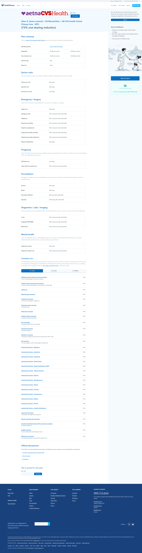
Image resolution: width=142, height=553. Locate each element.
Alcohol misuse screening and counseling (32, 283)
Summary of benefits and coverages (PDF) (33, 452)
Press (30, 500)
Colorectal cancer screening (28, 305)
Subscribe (49, 524)
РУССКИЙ (59, 545)
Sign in (128, 5)
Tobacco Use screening (27, 436)
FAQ (9, 495)
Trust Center (78, 543)
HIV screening (25, 341)
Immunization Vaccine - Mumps (29, 385)
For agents (53, 493)
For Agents (114, 5)
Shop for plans (125, 78)
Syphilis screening (26, 430)
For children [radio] (75, 270)
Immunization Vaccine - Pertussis (30, 389)
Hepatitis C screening (27, 335)
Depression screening (27, 311)
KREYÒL (17, 545)
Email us (31, 505)
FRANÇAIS (22, 545)
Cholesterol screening (27, 299)
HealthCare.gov (37, 540)
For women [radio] (54, 270)
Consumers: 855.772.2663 (131, 1)
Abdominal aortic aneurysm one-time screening (34, 277)
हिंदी (34, 545)
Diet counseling (25, 322)
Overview (74, 493)
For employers (33, 503)
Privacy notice (40, 543)
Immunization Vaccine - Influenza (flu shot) (32, 370)
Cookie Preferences (34, 508)
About (18, 5)
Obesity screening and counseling (30, 419)
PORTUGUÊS (53, 545)
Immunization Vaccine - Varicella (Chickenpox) (33, 408)
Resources (75, 498)
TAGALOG (69, 545)
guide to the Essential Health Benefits (35, 40)
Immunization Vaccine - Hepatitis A (30, 352)
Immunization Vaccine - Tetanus (29, 403)
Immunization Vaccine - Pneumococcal (31, 394)
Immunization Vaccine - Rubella (29, 399)
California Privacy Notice (70, 543)
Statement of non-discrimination (58, 543)
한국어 (45, 545)
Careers (28, 5)
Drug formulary (26, 456)
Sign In (74, 500)
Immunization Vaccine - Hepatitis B (30, 356)
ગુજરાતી (31, 545)
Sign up (125, 19)
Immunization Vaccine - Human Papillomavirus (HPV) (35, 366)
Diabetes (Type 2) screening (28, 316)
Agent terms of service (32, 543)
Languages (10, 545)
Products (74, 495)
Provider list (26, 459)
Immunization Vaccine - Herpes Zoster (31, 361)
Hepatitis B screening (27, 328)
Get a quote (75, 16)
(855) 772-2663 (101, 493)
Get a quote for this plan (56, 46)
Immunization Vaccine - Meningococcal (31, 380)
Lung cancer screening (27, 413)
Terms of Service (38, 548)
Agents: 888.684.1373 (116, 1)
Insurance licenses (48, 543)
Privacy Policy (30, 548)
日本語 (42, 545)
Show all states (11, 503)
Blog (23, 5)
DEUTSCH (27, 545)
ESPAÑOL (64, 545)
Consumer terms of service (22, 543)
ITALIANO (37, 545)
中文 (13, 545)
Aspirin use (24, 289)
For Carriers (122, 5)
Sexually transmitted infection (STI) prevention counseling (36, 423)
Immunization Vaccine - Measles (29, 375)
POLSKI (49, 545)
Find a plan (136, 5)
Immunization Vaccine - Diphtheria (30, 347)
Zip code (23, 471)
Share (74, 13)
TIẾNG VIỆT (74, 545)
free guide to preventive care (50, 265)
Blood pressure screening (28, 294)
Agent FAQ (54, 500)
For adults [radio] (32, 270)
